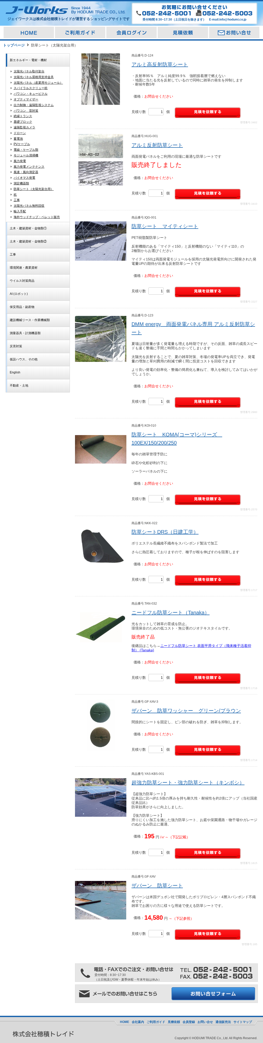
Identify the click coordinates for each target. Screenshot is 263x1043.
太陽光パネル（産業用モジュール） (38, 82)
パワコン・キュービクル (31, 94)
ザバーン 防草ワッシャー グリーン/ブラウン (186, 710)
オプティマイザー (26, 99)
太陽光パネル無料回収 (29, 206)
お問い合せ (205, 1022)
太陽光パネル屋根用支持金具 (34, 77)
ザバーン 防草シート (157, 885)
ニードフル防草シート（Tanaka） (171, 612)
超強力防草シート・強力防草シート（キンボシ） (188, 782)
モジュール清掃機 (26, 155)
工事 (17, 200)
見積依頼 (174, 1022)
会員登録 (189, 1022)
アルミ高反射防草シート (160, 64)
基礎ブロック (23, 122)
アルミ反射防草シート (157, 145)
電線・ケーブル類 (26, 150)
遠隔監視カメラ (24, 127)
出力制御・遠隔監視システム (34, 105)
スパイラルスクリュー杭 (31, 88)
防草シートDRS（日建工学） (165, 532)
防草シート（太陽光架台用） (34, 189)
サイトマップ (242, 1022)
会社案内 (138, 1022)
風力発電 (20, 161)
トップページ (14, 45)
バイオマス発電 (24, 178)
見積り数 (139, 112)
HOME (124, 1022)
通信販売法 (223, 1022)
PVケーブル (22, 144)
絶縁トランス (23, 116)
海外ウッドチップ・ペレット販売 (37, 217)
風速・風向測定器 (26, 172)
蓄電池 (18, 138)
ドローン (20, 133)
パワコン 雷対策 (26, 110)
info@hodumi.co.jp (232, 19)
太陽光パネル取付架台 (29, 71)
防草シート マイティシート (165, 226)
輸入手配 (20, 211)
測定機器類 (21, 183)
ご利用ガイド (156, 1022)
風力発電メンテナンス (29, 166)
